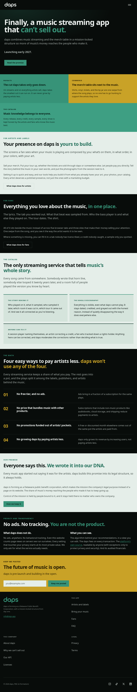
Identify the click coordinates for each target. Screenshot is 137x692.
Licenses (7, 664)
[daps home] (10, 5)
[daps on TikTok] (117, 684)
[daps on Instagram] (110, 684)
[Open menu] (129, 5)
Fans (73, 618)
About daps (9, 643)
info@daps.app (9, 616)
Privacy (75, 643)
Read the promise (15, 62)
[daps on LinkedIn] (131, 684)
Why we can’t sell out (14, 650)
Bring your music (80, 611)
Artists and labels (80, 604)
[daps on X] (124, 684)
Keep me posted (58, 583)
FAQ (73, 625)
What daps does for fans (18, 244)
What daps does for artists (19, 186)
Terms (74, 650)
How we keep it (13, 504)
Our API (7, 657)
